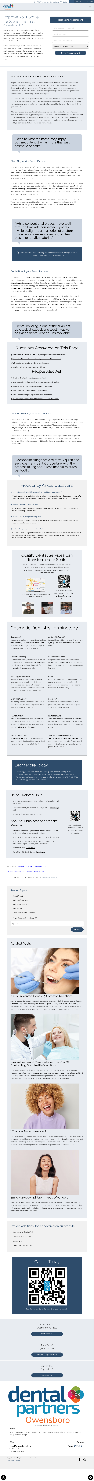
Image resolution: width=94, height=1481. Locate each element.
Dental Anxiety (18, 896)
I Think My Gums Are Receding (24, 912)
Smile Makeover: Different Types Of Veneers (39, 1197)
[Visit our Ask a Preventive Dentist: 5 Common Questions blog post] (45, 993)
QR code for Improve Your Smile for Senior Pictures (26, 871)
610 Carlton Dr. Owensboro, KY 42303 (51, 2)
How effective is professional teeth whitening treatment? (32, 386)
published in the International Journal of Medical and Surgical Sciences (56, 98)
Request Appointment (47, 1355)
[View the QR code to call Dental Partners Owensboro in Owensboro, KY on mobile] (47, 1305)
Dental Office (17, 1241)
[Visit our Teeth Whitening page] (66, 613)
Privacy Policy (10, 1460)
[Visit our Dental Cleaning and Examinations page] (28, 613)
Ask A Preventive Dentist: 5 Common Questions (41, 996)
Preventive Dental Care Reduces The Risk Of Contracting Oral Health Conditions (40, 1064)
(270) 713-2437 (8, 56)
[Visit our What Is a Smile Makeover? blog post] (45, 1129)
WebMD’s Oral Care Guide (28, 814)
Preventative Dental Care (22, 1236)
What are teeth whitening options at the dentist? (29, 390)
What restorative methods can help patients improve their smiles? (35, 382)
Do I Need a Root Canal (21, 904)
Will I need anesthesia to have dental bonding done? (30, 363)
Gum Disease (17, 908)
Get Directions (47, 1334)
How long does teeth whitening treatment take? (29, 378)
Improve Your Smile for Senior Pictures (32, 866)
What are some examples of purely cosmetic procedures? (32, 394)
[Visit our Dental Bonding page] (47, 613)
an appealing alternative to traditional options (55, 170)
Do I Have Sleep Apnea (21, 900)
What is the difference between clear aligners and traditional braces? (36, 359)
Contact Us (47, 1375)
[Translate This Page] (90, 1477)
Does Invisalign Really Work (23, 1232)
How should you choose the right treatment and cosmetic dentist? (35, 399)
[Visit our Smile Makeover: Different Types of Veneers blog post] (45, 1195)
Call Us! (84, 2)
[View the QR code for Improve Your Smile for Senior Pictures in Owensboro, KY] (64, 587)
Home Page (54, 807)
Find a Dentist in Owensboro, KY (25, 918)
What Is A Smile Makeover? (28, 1131)
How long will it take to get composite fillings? (28, 367)
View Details (30, 848)
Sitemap (18, 1460)
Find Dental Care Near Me (22, 1246)
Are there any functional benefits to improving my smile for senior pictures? (38, 355)
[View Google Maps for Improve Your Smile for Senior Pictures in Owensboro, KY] (35, 592)
